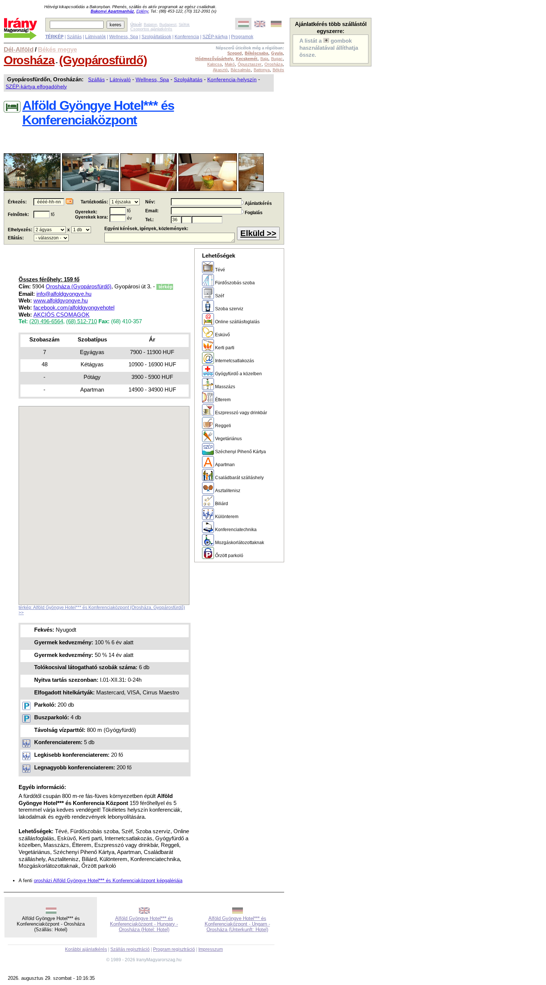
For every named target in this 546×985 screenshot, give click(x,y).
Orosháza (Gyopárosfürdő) (78, 286)
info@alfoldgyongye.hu (63, 294)
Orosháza (29, 60)
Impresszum (210, 949)
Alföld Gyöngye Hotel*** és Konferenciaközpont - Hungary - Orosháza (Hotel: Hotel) (144, 924)
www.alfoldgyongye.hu (60, 301)
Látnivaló (120, 79)
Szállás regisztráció (130, 949)
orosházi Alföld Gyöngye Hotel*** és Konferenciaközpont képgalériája (108, 880)
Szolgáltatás (188, 79)
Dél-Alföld (18, 49)
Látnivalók (95, 36)
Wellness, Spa (123, 36)
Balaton (150, 24)
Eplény (142, 11)
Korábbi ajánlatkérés (86, 949)
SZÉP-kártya (215, 36)
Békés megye (57, 49)
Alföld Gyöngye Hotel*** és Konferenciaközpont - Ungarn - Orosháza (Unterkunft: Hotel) (237, 924)
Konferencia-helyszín (232, 79)
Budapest (167, 24)
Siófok (184, 24)
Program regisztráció (174, 949)
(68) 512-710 (81, 321)
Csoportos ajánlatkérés (151, 29)
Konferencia (187, 36)
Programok (242, 36)
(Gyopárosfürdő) (103, 60)
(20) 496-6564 (46, 321)
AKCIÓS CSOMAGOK (61, 315)
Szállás (74, 36)
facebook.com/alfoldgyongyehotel (73, 308)
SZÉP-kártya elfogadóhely (36, 86)
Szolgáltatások (156, 36)
